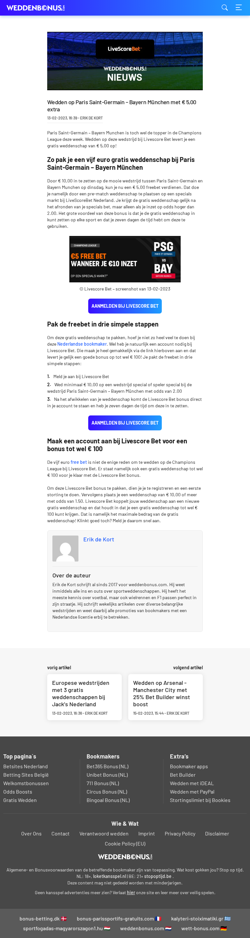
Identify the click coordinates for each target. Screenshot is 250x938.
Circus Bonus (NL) (107, 791)
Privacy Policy (180, 833)
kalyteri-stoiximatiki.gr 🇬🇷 (201, 918)
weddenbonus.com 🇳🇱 (146, 928)
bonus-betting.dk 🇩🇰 (43, 918)
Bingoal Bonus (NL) (108, 800)
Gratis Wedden (20, 800)
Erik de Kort (98, 539)
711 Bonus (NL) (103, 783)
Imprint (146, 833)
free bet (79, 462)
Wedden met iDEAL (192, 783)
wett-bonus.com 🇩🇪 (204, 928)
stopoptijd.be (158, 876)
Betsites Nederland (25, 766)
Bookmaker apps (189, 766)
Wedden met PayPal (192, 791)
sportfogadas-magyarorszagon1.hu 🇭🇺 (66, 928)
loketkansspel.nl (109, 876)
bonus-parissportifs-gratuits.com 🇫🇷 (119, 918)
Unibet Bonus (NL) (107, 774)
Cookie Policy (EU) (125, 843)
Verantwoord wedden (104, 833)
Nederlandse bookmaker (82, 344)
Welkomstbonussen (26, 783)
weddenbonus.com (39, 8)
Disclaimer (217, 833)
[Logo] (125, 857)
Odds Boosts (17, 791)
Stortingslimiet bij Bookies (200, 800)
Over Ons (31, 833)
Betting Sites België (26, 774)
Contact (60, 833)
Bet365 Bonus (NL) (107, 766)
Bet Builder (183, 774)
